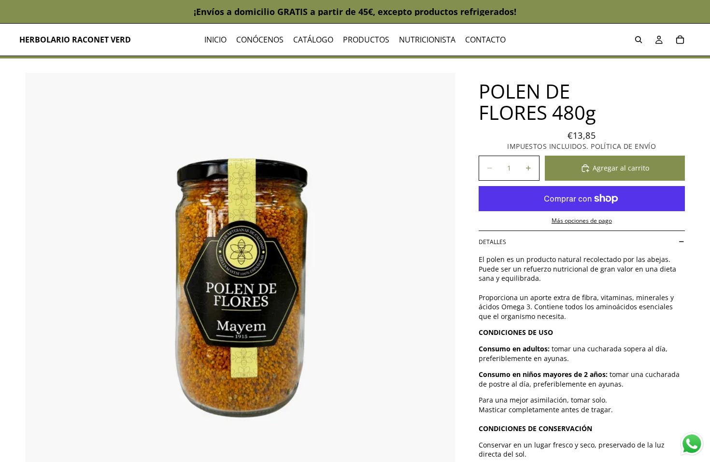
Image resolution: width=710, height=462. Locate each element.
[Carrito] (680, 39)
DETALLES (492, 242)
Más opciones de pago (582, 220)
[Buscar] (638, 39)
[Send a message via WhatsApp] (692, 444)
